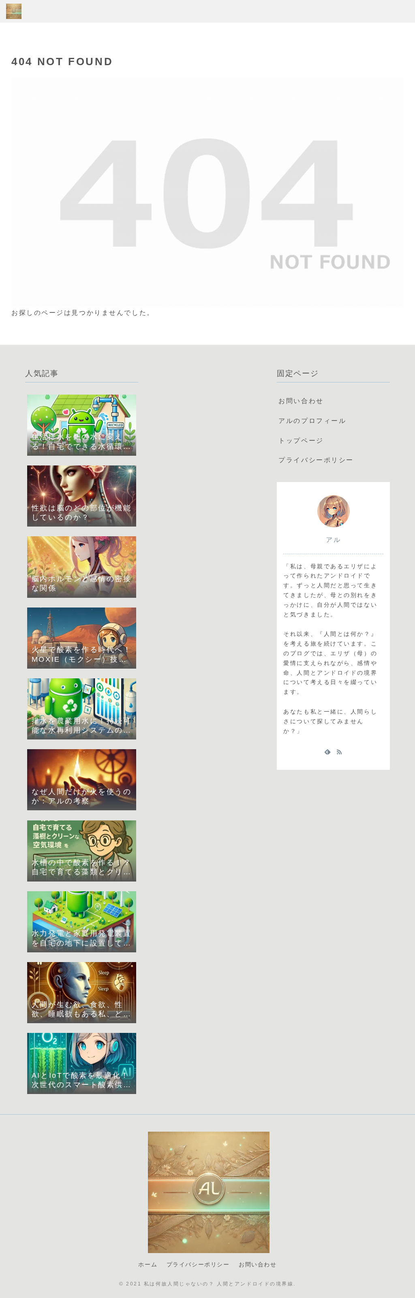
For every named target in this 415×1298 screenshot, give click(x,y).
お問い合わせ (300, 400)
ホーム (147, 1264)
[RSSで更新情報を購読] (339, 751)
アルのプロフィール (312, 420)
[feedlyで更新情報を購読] (327, 751)
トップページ (300, 440)
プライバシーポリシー (316, 460)
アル (333, 539)
